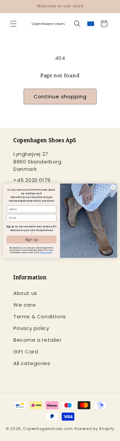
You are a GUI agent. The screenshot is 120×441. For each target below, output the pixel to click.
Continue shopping (60, 96)
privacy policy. (46, 252)
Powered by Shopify (94, 428)
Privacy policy (31, 328)
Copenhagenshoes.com (48, 428)
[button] (13, 23)
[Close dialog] (113, 187)
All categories (31, 363)
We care (24, 304)
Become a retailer (37, 339)
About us (25, 293)
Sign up (31, 239)
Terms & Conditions (39, 316)
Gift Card (25, 351)
